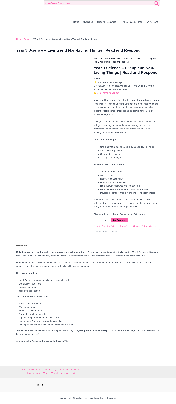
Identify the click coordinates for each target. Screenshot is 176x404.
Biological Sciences (110, 226)
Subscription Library (151, 226)
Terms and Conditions (68, 369)
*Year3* (125, 58)
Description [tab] (22, 245)
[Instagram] (38, 385)
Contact (46, 369)
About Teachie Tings (30, 369)
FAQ (54, 369)
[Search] (157, 3)
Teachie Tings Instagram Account (59, 373)
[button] (117, 22)
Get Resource (119, 220)
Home (96, 58)
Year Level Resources (110, 58)
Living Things (126, 226)
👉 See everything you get (106, 93)
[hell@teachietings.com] (42, 385)
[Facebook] (34, 385)
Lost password (34, 373)
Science (137, 226)
